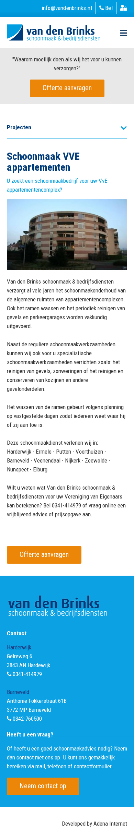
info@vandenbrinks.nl (67, 7)
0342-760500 (27, 718)
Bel (108, 7)
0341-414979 (27, 674)
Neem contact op (43, 786)
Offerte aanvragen (67, 88)
